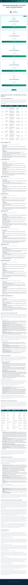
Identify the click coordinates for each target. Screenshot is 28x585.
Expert (18, 581)
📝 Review (25, 1)
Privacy (12, 581)
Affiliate (16, 581)
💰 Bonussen (22, 1)
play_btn (14, 41)
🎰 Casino (18, 1)
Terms (14, 581)
